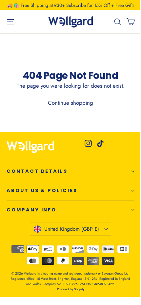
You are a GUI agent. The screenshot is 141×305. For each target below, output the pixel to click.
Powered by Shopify (70, 289)
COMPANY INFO (31, 209)
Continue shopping (70, 103)
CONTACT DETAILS (37, 171)
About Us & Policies (42, 190)
